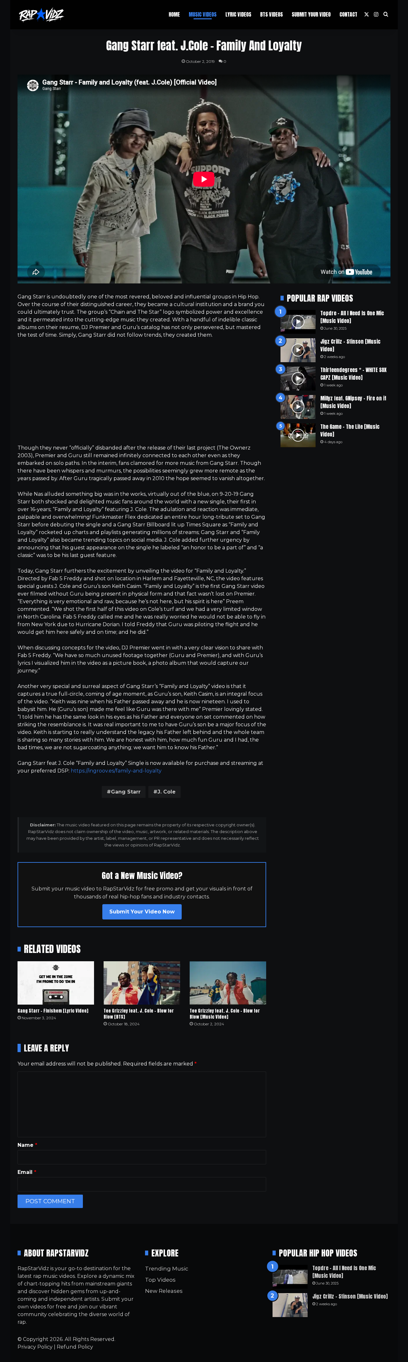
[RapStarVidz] (41, 15)
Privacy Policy (35, 1347)
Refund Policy (75, 1347)
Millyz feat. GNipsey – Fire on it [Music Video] (353, 402)
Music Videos (202, 14)
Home (174, 14)
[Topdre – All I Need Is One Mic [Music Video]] (298, 322)
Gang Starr (126, 792)
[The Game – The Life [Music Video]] (298, 435)
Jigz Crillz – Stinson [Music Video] (350, 345)
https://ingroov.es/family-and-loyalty (116, 771)
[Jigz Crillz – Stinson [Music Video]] (298, 350)
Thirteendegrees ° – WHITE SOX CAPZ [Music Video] (353, 373)
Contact (348, 14)
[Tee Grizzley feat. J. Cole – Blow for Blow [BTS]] (142, 982)
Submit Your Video (311, 14)
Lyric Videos (238, 14)
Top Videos (160, 1280)
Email (27, 1172)
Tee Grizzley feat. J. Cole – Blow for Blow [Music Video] (225, 1013)
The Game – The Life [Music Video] (350, 430)
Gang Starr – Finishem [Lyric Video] (53, 1010)
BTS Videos (271, 14)
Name (27, 1145)
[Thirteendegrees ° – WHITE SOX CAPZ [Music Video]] (298, 379)
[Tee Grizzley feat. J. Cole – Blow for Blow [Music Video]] (228, 982)
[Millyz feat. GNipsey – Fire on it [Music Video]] (298, 407)
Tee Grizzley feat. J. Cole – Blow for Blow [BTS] (139, 1013)
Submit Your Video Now (142, 912)
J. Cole (166, 792)
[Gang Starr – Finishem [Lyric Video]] (56, 982)
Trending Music (166, 1268)
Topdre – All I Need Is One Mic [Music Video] (352, 317)
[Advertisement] (142, 391)
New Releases (164, 1291)
